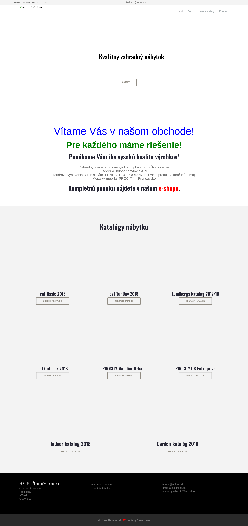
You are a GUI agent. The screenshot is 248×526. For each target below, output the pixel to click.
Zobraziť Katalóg (52, 376)
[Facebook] (164, 502)
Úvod (180, 11)
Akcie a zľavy (207, 11)
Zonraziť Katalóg (195, 301)
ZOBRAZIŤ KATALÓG (195, 376)
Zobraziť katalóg (52, 301)
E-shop (192, 11)
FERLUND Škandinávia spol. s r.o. (40, 483)
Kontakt (223, 11)
